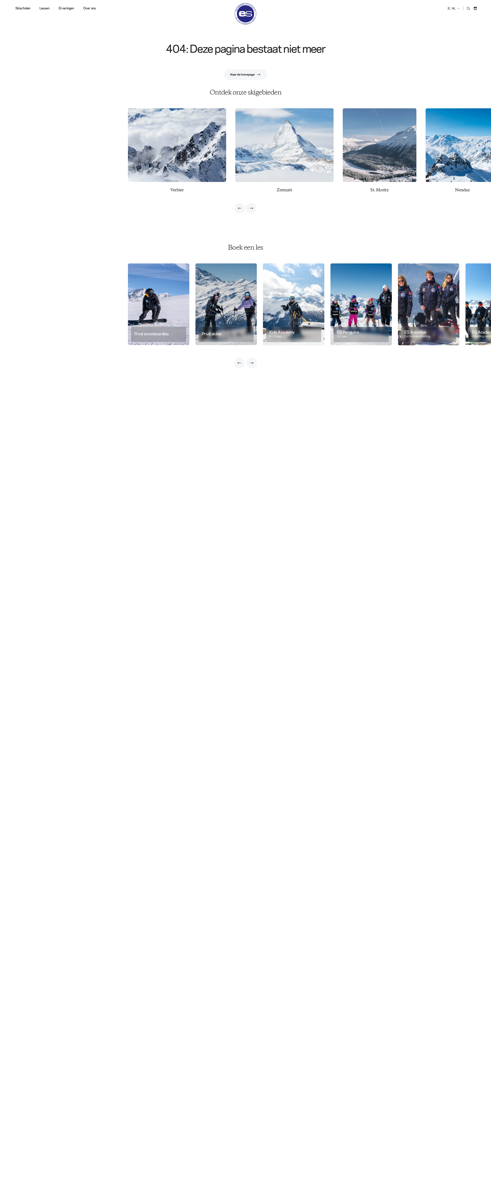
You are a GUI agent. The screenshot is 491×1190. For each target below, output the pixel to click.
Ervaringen (66, 8)
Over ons (89, 8)
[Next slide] (251, 208)
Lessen (44, 8)
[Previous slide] (239, 208)
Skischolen (22, 8)
